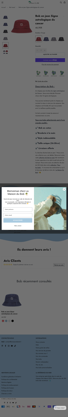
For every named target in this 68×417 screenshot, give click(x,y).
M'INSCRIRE (18, 220)
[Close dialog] (64, 189)
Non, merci (17, 225)
